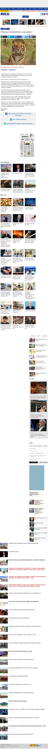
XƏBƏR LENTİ (3, 8)
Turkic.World (44, 11)
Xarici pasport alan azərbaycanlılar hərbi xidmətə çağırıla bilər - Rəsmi (27, 726)
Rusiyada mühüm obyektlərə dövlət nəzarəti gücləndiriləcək (23, 543)
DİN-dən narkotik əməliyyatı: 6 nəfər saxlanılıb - (22, 634)
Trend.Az (28, 11)
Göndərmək (33, 462)
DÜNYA (29, 8)
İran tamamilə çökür (13, 551)
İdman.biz (39, 11)
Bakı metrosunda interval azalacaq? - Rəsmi (20, 651)
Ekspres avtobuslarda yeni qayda (17, 701)
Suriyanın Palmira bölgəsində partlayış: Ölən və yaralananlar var (25, 593)
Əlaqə (2, 11)
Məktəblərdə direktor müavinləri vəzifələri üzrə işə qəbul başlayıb (25, 626)
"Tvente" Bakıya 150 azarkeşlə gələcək (18, 676)
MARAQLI (34, 8)
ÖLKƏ (9, 8)
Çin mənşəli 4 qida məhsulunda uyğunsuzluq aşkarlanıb (23, 601)
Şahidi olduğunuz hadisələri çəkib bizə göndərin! (19, 123)
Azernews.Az (33, 11)
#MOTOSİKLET (12, 69)
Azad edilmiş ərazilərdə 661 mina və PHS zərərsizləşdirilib (23, 667)
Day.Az (23, 11)
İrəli (47, 22)
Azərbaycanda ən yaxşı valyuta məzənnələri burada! (38, 26)
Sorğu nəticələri (43, 462)
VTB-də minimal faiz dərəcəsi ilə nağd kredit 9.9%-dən (12, 67)
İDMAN (25, 8)
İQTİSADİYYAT (20, 8)
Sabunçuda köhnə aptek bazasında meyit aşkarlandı (22, 609)
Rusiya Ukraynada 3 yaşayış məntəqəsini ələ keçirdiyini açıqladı (24, 643)
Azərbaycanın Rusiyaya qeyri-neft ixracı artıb (20, 684)
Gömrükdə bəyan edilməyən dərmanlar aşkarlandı (21, 659)
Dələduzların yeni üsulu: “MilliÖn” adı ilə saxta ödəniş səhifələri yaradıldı (26, 709)
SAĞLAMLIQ (40, 8)
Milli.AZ (5, 14)
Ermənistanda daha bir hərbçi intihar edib (19, 618)
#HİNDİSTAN (4, 69)
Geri (0, 22)
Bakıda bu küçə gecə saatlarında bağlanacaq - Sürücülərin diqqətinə (27, 560)
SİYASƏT (13, 8)
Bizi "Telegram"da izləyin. (19, 119)
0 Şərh (29, 34)
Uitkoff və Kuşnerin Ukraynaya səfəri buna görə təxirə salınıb (24, 717)
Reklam (6, 11)
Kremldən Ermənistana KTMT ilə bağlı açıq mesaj (21, 692)
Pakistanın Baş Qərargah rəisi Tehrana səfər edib (21, 734)
